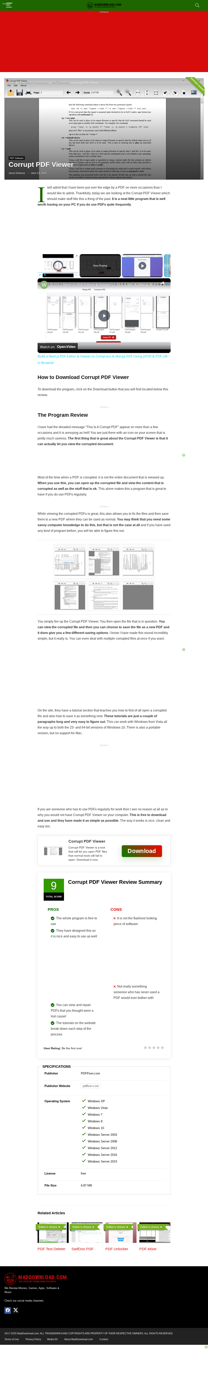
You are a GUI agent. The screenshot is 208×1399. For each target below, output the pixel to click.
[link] (44, 285)
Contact (104, 1339)
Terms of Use (11, 1339)
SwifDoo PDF (82, 1249)
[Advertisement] (104, 43)
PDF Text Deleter (51, 1249)
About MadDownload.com (78, 1339)
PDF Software (60, 82)
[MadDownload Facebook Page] (7, 1310)
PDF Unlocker (116, 1249)
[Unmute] (44, 274)
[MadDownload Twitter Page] (15, 1310)
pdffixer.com (91, 1086)
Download (142, 851)
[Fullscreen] (76, 274)
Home (11, 82)
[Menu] (9, 5)
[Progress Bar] (58, 272)
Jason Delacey (17, 173)
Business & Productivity (33, 82)
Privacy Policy (33, 1339)
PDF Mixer (148, 1249)
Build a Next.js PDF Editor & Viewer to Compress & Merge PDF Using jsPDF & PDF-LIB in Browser (103, 284)
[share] (162, 283)
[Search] (197, 5)
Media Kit (52, 1339)
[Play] (40, 274)
